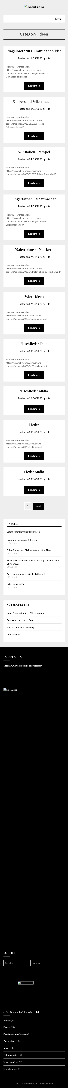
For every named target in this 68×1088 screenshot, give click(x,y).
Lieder (34, 425)
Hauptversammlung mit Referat (22, 540)
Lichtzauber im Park (16, 584)
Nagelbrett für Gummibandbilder (34, 51)
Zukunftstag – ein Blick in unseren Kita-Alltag (29, 550)
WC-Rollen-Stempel (34, 152)
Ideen (6, 1048)
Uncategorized (10, 1062)
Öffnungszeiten (11, 1055)
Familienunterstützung (14, 1034)
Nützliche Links (18, 604)
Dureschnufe (13, 634)
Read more (34, 85)
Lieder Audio (34, 472)
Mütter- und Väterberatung (20, 627)
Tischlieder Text (34, 344)
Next (38, 506)
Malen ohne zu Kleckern (34, 250)
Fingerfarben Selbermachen (34, 199)
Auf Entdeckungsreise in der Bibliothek (26, 574)
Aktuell (12, 523)
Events (6, 1027)
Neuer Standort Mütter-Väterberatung (26, 613)
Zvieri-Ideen (34, 297)
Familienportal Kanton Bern (20, 620)
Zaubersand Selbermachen (34, 102)
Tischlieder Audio (34, 391)
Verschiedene (10, 1069)
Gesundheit (9, 1041)
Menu (58, 18)
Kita (48, 58)
